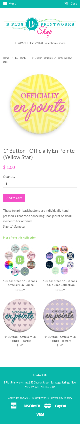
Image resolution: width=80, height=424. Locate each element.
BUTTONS (20, 57)
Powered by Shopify (61, 397)
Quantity (9, 176)
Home (6, 57)
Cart (73, 3)
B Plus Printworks (39, 397)
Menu (12, 3)
